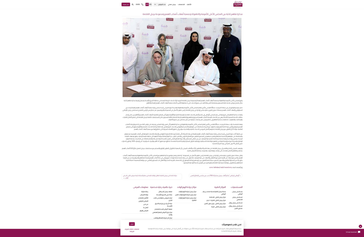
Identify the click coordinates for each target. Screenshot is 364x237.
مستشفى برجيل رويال (235, 203)
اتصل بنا (145, 207)
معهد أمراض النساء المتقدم (163, 209)
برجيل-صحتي (172, 4)
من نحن (145, 204)
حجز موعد (126, 4)
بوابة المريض (144, 194)
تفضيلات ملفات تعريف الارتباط (132, 230)
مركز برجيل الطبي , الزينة (218, 207)
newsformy (228, 167)
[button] (160, 4)
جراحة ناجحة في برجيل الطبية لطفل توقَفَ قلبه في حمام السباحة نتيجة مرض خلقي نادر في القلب (150, 177)
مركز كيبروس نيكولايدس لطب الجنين (162, 199)
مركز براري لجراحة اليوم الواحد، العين (185, 194)
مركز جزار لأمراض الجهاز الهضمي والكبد (162, 213)
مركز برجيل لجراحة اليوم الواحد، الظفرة (187, 199)
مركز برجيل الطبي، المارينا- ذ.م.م (216, 200)
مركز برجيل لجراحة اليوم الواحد (187, 191)
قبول (132, 224)
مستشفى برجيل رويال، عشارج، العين (235, 207)
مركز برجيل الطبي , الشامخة (217, 197)
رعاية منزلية (144, 191)
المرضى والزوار (144, 210)
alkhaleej (217, 167)
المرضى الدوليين (143, 201)
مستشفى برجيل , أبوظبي (237, 193)
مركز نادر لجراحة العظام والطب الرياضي (163, 219)
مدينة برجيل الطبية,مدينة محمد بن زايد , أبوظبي (214, 193)
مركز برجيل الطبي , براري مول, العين (215, 203)
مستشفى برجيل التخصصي (237, 198)
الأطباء (189, 4)
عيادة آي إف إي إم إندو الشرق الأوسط (163, 205)
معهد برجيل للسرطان (165, 191)
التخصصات (181, 4)
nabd (222, 167)
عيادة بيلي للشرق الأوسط (164, 194)
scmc (211, 167)
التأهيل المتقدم (143, 198)
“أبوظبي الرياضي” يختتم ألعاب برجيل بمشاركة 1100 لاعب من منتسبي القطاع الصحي (215, 175)
